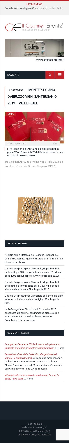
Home (61, 348)
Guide (11, 114)
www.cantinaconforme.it (50, 59)
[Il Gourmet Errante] (34, 26)
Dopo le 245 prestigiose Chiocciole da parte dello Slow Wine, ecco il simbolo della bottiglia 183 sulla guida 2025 (34, 299)
